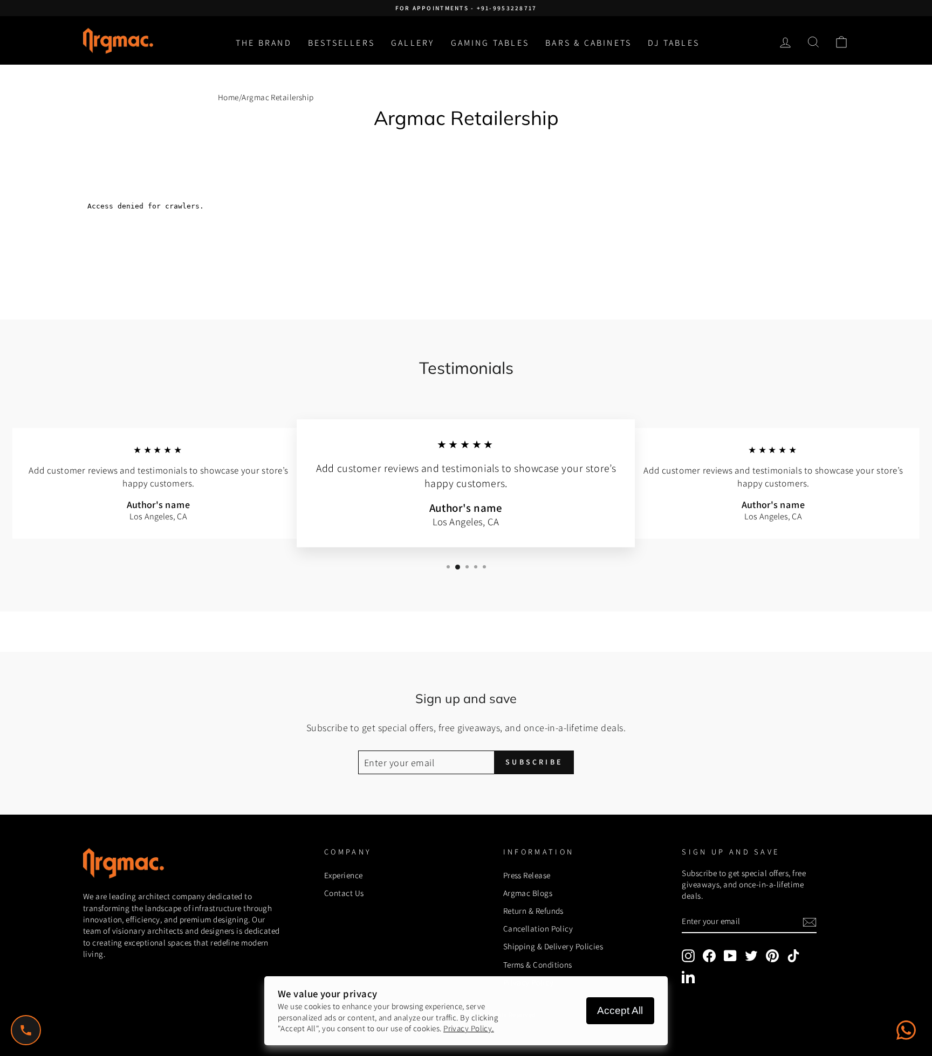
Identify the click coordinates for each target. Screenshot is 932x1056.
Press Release (527, 875)
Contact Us (344, 892)
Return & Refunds (533, 910)
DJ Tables (674, 42)
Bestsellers (341, 42)
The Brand (264, 42)
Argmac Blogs (527, 892)
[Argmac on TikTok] (793, 955)
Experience (343, 875)
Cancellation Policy (538, 928)
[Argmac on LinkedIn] (688, 976)
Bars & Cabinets (588, 42)
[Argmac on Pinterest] (772, 955)
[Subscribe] (810, 921)
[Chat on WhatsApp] (906, 1030)
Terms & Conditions (537, 964)
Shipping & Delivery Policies (553, 946)
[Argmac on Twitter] (751, 955)
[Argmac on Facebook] (709, 955)
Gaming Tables (490, 42)
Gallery (412, 42)
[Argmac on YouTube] (730, 955)
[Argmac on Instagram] (688, 955)
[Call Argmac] (26, 1030)
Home (228, 97)
